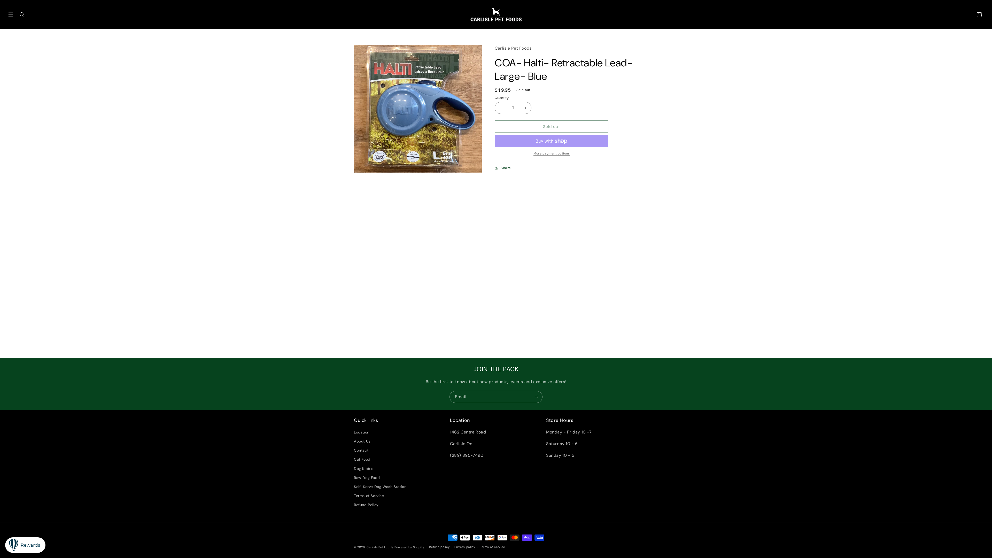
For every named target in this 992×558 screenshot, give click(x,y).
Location (361, 432)
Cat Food (362, 459)
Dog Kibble (364, 468)
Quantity (502, 98)
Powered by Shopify (409, 547)
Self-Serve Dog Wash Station (380, 486)
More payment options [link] (551, 153)
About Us (362, 441)
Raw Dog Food (367, 477)
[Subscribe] (536, 397)
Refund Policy (366, 504)
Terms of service (492, 547)
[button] (11, 14)
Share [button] (506, 168)
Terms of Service (369, 495)
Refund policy (439, 547)
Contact (361, 450)
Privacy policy (464, 547)
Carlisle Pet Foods (380, 547)
